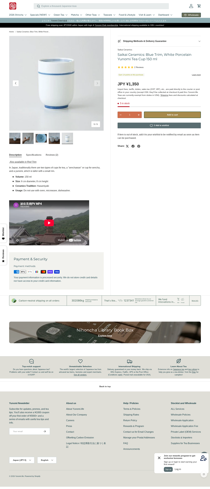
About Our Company (76, 414)
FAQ (125, 443)
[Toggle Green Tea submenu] (66, 15)
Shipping (164, 95)
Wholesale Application (182, 420)
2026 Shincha (16, 14)
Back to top (105, 386)
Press (69, 426)
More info (195, 300)
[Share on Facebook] (133, 146)
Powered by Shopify (32, 476)
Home (11, 32)
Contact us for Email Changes (138, 432)
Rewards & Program (133, 426)
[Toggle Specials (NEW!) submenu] (49, 15)
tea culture (192, 369)
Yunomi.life (19, 476)
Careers (70, 420)
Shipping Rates (131, 414)
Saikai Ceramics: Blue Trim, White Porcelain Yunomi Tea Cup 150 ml (34, 32)
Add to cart (172, 115)
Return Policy (130, 420)
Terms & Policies (131, 409)
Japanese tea (178, 369)
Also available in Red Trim (22, 162)
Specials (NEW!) (38, 14)
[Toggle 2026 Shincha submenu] (25, 15)
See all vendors (80, 375)
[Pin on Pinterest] (139, 146)
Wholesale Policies (180, 414)
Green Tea (59, 14)
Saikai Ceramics (125, 49)
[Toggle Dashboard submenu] (171, 15)
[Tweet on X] (127, 146)
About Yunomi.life (75, 409)
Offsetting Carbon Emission (80, 437)
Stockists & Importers (181, 437)
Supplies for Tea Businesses (185, 443)
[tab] (15, 155)
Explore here (105, 335)
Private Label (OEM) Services (186, 432)
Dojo (194, 372)
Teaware (107, 14)
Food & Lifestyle (127, 14)
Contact (70, 432)
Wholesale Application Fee (184, 426)
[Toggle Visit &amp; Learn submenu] (153, 15)
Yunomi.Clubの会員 (59, 21)
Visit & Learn (145, 14)
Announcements (131, 449)
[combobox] (101, 6)
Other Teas (91, 14)
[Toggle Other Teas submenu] (99, 15)
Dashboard (163, 14)
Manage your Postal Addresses (139, 437)
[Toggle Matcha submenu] (81, 15)
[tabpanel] (56, 202)
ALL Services (177, 409)
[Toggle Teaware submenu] (114, 15)
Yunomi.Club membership (106, 25)
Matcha (75, 14)
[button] (199, 6)
